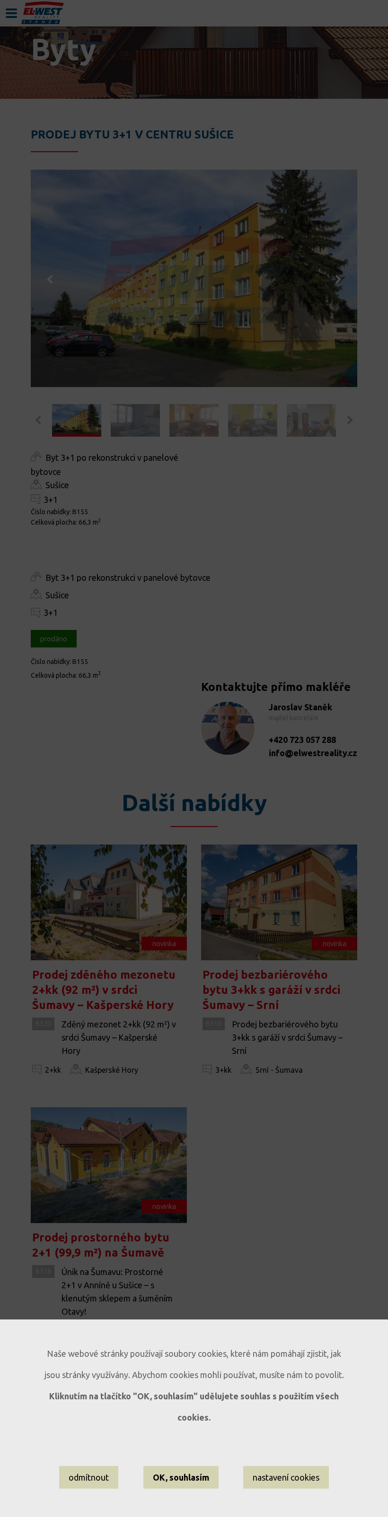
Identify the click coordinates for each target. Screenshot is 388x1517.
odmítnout (89, 1477)
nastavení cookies (286, 1477)
